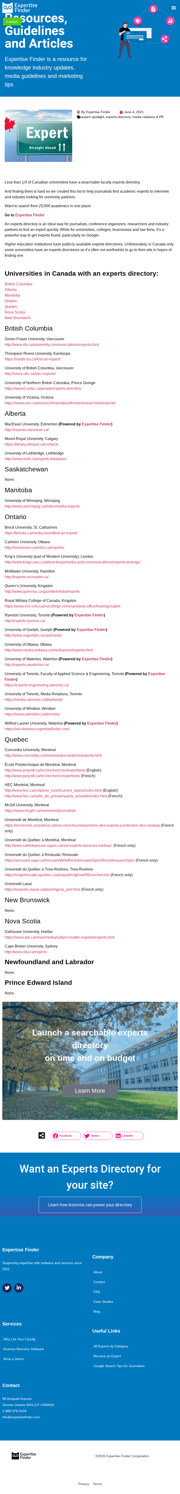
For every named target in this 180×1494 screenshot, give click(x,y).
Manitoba (12, 295)
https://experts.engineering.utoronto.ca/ (37, 685)
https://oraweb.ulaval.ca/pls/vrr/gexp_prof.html (42, 889)
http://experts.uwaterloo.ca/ (27, 665)
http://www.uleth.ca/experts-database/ (36, 459)
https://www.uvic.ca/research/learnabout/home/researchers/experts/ (60, 403)
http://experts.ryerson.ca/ (25, 621)
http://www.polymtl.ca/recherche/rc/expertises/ (42, 776)
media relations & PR (148, 117)
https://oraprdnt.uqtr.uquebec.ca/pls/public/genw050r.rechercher (57, 875)
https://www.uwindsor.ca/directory (32, 714)
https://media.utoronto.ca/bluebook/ (34, 700)
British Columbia (18, 284)
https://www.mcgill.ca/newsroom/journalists (40, 811)
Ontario (11, 301)
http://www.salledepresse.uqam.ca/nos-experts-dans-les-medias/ (58, 846)
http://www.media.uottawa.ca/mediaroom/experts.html (49, 650)
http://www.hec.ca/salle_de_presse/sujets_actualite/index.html (56, 796)
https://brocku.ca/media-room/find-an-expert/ (41, 533)
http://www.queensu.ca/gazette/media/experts (42, 591)
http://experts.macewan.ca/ (27, 430)
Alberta (11, 290)
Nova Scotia (15, 312)
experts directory (118, 117)
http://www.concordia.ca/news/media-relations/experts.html (53, 755)
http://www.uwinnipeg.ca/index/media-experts (42, 506)
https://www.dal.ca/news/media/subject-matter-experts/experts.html (60, 937)
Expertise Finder (30, 215)
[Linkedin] (18, 1288)
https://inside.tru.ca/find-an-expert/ (32, 359)
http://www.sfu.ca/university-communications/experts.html (52, 345)
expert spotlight (92, 117)
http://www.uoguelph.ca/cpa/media (33, 635)
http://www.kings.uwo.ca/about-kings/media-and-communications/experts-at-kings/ (72, 562)
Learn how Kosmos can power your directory (90, 1204)
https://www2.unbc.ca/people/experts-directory (43, 388)
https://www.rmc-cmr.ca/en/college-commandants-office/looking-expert (62, 606)
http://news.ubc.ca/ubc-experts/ (30, 374)
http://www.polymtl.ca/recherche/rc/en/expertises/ (45, 770)
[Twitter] (7, 1288)
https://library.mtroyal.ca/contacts (31, 444)
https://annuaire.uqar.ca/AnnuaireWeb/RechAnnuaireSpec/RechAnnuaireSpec (70, 860)
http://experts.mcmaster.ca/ (27, 577)
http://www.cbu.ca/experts (26, 952)
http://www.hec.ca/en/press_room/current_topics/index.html (53, 790)
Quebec (11, 307)
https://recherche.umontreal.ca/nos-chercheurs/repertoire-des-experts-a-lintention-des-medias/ (82, 825)
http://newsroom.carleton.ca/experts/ (34, 548)
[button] (174, 7)
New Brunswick (18, 318)
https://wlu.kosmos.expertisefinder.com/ (37, 729)
